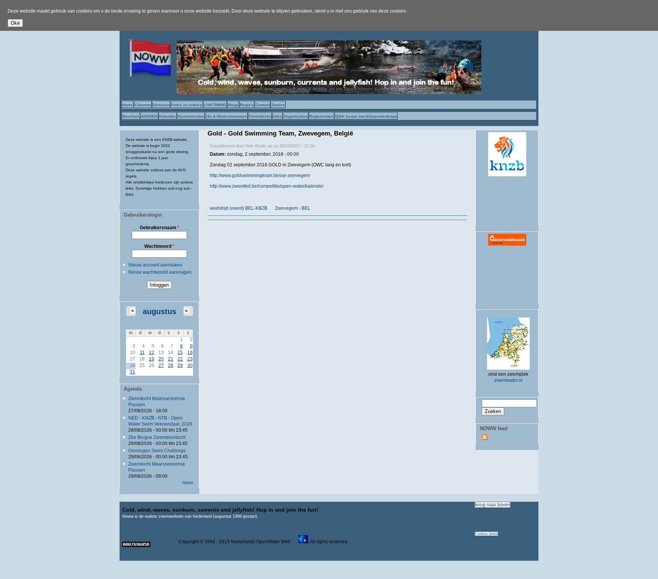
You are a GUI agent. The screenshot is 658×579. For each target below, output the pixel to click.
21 (170, 359)
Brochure (130, 116)
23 (190, 359)
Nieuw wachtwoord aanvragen (160, 272)
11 (142, 352)
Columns (143, 105)
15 (180, 352)
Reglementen (321, 116)
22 (180, 359)
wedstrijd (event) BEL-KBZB (238, 208)
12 (151, 352)
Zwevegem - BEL (292, 208)
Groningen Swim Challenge (157, 450)
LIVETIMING (215, 105)
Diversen (161, 105)
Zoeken (278, 105)
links (277, 116)
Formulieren (260, 116)
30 (190, 365)
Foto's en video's (186, 105)
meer (187, 482)
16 (190, 352)
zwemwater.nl (508, 380)
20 (161, 359)
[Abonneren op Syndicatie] (485, 438)
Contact (263, 105)
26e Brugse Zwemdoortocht (156, 437)
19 (151, 359)
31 (132, 372)
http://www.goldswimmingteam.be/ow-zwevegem (260, 175)
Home (127, 105)
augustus (159, 311)
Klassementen (190, 116)
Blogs (233, 105)
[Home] (148, 75)
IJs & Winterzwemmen (226, 116)
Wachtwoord (159, 246)
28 (170, 365)
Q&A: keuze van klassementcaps (366, 116)
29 (180, 365)
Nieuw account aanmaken (155, 265)
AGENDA (149, 116)
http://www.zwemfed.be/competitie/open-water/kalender (267, 186)
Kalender (167, 116)
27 (161, 365)
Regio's (247, 105)
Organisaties (296, 116)
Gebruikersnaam (159, 227)
